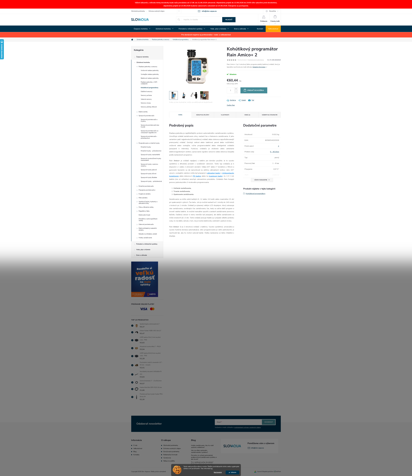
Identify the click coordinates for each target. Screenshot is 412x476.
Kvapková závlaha (144, 194)
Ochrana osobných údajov (157, 11)
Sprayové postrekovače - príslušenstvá (149, 137)
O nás (135, 445)
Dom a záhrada (141, 255)
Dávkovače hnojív (144, 215)
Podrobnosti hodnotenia (256, 60)
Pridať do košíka (255, 90)
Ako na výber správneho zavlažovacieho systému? (199, 451)
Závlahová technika (143, 62)
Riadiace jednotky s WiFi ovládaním (149, 83)
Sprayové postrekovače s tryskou (149, 120)
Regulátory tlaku (144, 211)
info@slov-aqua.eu (257, 448)
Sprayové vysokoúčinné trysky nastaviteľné (151, 159)
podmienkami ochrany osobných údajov (247, 427)
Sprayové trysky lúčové (148, 174)
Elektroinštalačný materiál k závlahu (148, 229)
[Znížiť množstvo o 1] (236, 91)
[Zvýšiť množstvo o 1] (236, 88)
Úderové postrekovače (146, 224)
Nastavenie (218, 472)
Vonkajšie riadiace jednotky (150, 74)
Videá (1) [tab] (247, 115)
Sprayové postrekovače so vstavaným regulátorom (149, 132)
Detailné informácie (259, 67)
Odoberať (268, 422)
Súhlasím (233, 472)
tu (212, 469)
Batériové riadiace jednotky (150, 78)
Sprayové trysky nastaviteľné (150, 155)
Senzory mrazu (146, 103)
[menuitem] (142, 29)
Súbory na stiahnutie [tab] (269, 115)
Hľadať (228, 19)
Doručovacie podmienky (171, 451)
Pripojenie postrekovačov (147, 190)
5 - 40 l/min (274, 152)
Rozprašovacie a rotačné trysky (149, 143)
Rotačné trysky (146, 147)
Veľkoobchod (137, 448)
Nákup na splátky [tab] (202, 115)
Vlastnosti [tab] (225, 115)
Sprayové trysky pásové (149, 170)
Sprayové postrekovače (146, 116)
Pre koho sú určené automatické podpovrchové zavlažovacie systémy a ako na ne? (204, 457)
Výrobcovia (167, 458)
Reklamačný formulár (170, 455)
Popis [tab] (180, 115)
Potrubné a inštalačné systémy (146, 244)
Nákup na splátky (169, 461)
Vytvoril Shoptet (262, 472)
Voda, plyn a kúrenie (143, 250)
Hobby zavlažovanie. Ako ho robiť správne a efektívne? (202, 446)
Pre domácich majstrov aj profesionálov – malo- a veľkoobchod (206, 35)
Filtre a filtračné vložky (146, 207)
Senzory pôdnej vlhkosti (149, 107)
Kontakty (136, 455)
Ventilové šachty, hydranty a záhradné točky (148, 202)
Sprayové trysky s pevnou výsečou (149, 165)
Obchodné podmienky (138, 11)
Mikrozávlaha (143, 198)
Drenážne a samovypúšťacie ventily (148, 220)
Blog (134, 451)
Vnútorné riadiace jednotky (150, 70)
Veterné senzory (146, 99)
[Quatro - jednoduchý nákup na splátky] (147, 279)
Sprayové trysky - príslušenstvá (151, 181)
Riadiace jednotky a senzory (148, 67)
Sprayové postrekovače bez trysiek (150, 126)
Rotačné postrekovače (146, 186)
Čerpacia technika (142, 57)
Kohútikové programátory (149, 88)
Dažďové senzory (146, 91)
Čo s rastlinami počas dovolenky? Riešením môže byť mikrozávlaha (202, 463)
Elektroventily (143, 112)
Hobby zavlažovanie (145, 238)
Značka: (231, 105)
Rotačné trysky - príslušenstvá (151, 151)
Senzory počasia (146, 95)
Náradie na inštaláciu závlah (148, 234)
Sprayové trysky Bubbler (149, 177)
